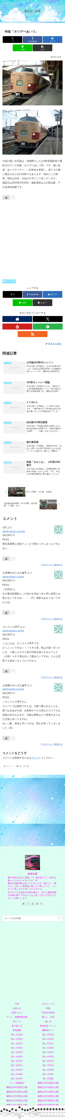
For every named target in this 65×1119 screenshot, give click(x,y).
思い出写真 (10, 281)
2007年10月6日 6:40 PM (13, 689)
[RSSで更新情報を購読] (32, 334)
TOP (17, 1004)
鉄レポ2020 (17, 1048)
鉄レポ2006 (17, 1078)
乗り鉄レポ (17, 1026)
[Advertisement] (32, 242)
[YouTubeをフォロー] (17, 327)
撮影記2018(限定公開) (48, 1100)
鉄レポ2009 (48, 1070)
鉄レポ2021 (48, 1043)
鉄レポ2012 (17, 1065)
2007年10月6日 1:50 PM (13, 631)
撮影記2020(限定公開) (48, 1096)
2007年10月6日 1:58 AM (13, 577)
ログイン (34, 757)
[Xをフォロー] (48, 319)
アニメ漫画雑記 (17, 1083)
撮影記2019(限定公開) (17, 1100)
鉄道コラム (17, 1012)
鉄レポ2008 (17, 1074)
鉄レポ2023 (48, 1039)
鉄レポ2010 (17, 1070)
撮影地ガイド (48, 1030)
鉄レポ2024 (17, 1039)
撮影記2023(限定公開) (17, 1092)
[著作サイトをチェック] (17, 319)
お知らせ (17, 1008)
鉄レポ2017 (48, 1052)
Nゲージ (17, 1021)
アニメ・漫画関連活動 (17, 1017)
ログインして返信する (53, 565)
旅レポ (48, 1021)
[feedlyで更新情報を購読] (48, 327)
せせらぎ (32, 873)
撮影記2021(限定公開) (48, 1092)
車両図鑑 (17, 1030)
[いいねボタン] (6, 197)
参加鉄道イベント (48, 1026)
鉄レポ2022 (17, 1043)
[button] (42, 47)
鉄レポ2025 (48, 1034)
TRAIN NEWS (48, 1012)
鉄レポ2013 (48, 1061)
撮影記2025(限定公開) (17, 1087)
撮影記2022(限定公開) (17, 1096)
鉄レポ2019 (48, 1048)
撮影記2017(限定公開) (17, 1105)
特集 (48, 1008)
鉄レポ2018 (17, 1052)
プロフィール (48, 1004)
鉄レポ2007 (48, 1074)
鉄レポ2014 (17, 1061)
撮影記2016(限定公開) (48, 1105)
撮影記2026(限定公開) (48, 1083)
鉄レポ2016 (17, 1056)
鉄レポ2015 (48, 1056)
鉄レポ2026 (17, 1034)
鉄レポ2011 (48, 1065)
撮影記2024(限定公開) (48, 1087)
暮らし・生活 (48, 1017)
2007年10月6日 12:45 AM (13, 531)
